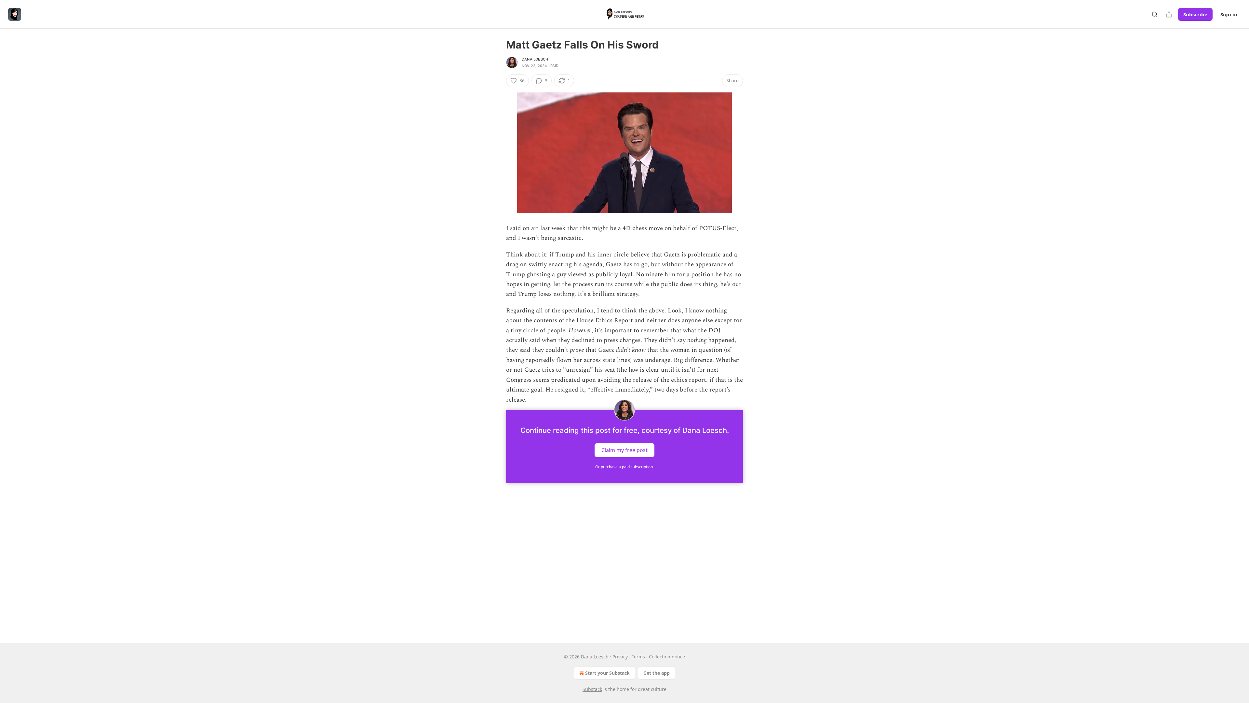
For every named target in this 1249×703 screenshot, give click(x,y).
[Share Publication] (1168, 14)
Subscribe (1195, 14)
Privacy (620, 657)
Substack (592, 689)
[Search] (1154, 14)
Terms (638, 657)
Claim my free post (624, 449)
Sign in (1228, 14)
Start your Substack (607, 673)
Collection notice (667, 657)
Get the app (656, 673)
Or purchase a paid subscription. (624, 467)
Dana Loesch (535, 59)
